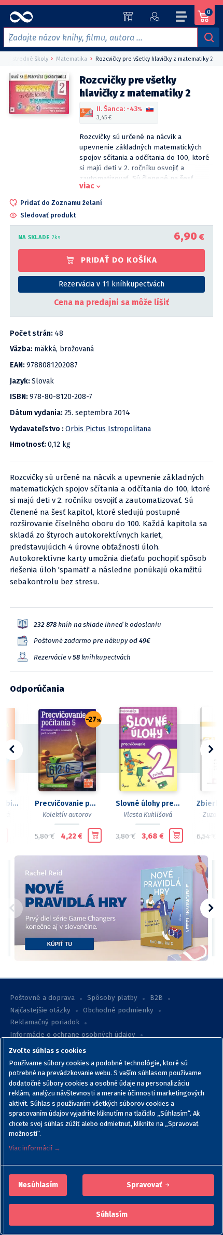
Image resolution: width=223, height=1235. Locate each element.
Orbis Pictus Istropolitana (108, 428)
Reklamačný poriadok (44, 1022)
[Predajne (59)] (128, 16)
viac (86, 185)
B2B (156, 998)
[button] (38, 1185)
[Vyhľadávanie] (208, 37)
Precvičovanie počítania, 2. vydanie (67, 803)
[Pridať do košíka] (95, 835)
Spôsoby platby (112, 998)
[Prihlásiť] (154, 16)
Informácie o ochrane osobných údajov (72, 1035)
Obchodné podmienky (118, 1010)
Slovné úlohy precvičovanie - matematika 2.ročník (148, 803)
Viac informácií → (35, 1148)
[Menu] (182, 18)
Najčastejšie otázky (40, 1010)
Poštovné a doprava (42, 998)
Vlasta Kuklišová (147, 814)
